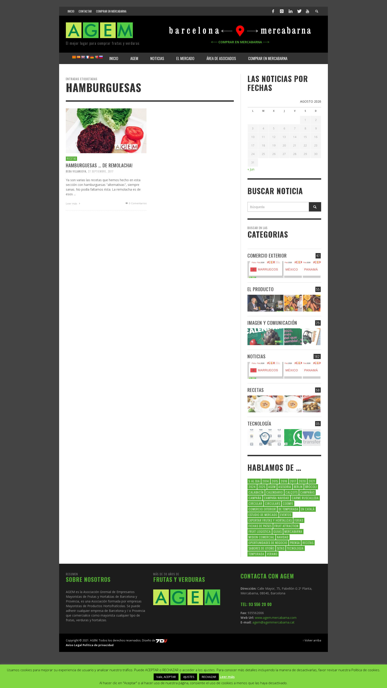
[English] (83, 57)
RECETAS (71, 158)
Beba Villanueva (76, 171)
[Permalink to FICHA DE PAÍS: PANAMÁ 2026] (311, 269)
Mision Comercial (261, 537)
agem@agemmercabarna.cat (273, 622)
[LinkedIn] (290, 11)
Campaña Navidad (276, 497)
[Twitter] (299, 11)
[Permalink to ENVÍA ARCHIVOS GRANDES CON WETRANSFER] (311, 437)
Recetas (308, 542)
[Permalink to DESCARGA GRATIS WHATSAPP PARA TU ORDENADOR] (293, 437)
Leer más (72, 203)
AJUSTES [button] (188, 677)
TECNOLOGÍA (259, 423)
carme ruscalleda (305, 497)
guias (277, 531)
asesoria (284, 486)
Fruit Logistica (260, 531)
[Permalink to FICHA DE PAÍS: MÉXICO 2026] (293, 269)
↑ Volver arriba (312, 640)
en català (308, 509)
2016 (284, 481)
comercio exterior (262, 509)
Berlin (298, 486)
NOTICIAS (256, 356)
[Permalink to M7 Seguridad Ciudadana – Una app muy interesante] (265, 437)
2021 (312, 481)
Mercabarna (293, 531)
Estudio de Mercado (263, 514)
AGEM (272, 486)
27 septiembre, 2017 (101, 171)
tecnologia (295, 548)
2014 (265, 481)
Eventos (285, 514)
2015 (275, 481)
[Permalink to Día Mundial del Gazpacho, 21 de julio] (293, 404)
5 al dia (254, 481)
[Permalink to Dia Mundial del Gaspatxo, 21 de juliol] (265, 404)
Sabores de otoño (261, 548)
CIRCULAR (255, 503)
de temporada (288, 509)
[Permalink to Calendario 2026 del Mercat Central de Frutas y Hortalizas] (265, 336)
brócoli (311, 486)
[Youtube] (307, 11)
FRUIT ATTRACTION (286, 525)
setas (280, 548)
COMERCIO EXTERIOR (267, 255)
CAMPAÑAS (307, 492)
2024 (252, 486)
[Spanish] (78, 57)
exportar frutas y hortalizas (270, 520)
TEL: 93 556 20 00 (256, 604)
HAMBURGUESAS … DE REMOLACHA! (99, 165)
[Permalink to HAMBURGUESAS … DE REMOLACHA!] (106, 130)
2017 (293, 481)
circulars (272, 503)
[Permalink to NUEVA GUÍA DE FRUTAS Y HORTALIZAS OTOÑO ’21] (293, 303)
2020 (302, 481)
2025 (262, 486)
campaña (255, 497)
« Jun (250, 169)
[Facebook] (273, 11)
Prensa (295, 542)
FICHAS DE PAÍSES (260, 525)
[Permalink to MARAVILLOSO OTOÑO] (311, 303)
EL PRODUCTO (260, 289)
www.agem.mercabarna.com (276, 617)
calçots (292, 492)
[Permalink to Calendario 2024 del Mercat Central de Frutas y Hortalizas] (311, 336)
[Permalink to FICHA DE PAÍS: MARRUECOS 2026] (265, 269)
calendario (274, 492)
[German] (92, 57)
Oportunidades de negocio (268, 542)
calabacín (256, 492)
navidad (282, 537)
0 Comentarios (137, 203)
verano (272, 553)
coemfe (288, 503)
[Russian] (101, 57)
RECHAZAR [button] (209, 677)
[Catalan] (74, 57)
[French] (87, 57)
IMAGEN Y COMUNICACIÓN (272, 322)
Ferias (299, 520)
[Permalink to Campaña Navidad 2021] (265, 303)
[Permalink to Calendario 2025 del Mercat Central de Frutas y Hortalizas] (293, 336)
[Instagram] (281, 11)
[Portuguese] (96, 57)
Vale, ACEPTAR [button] (166, 677)
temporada (256, 553)
